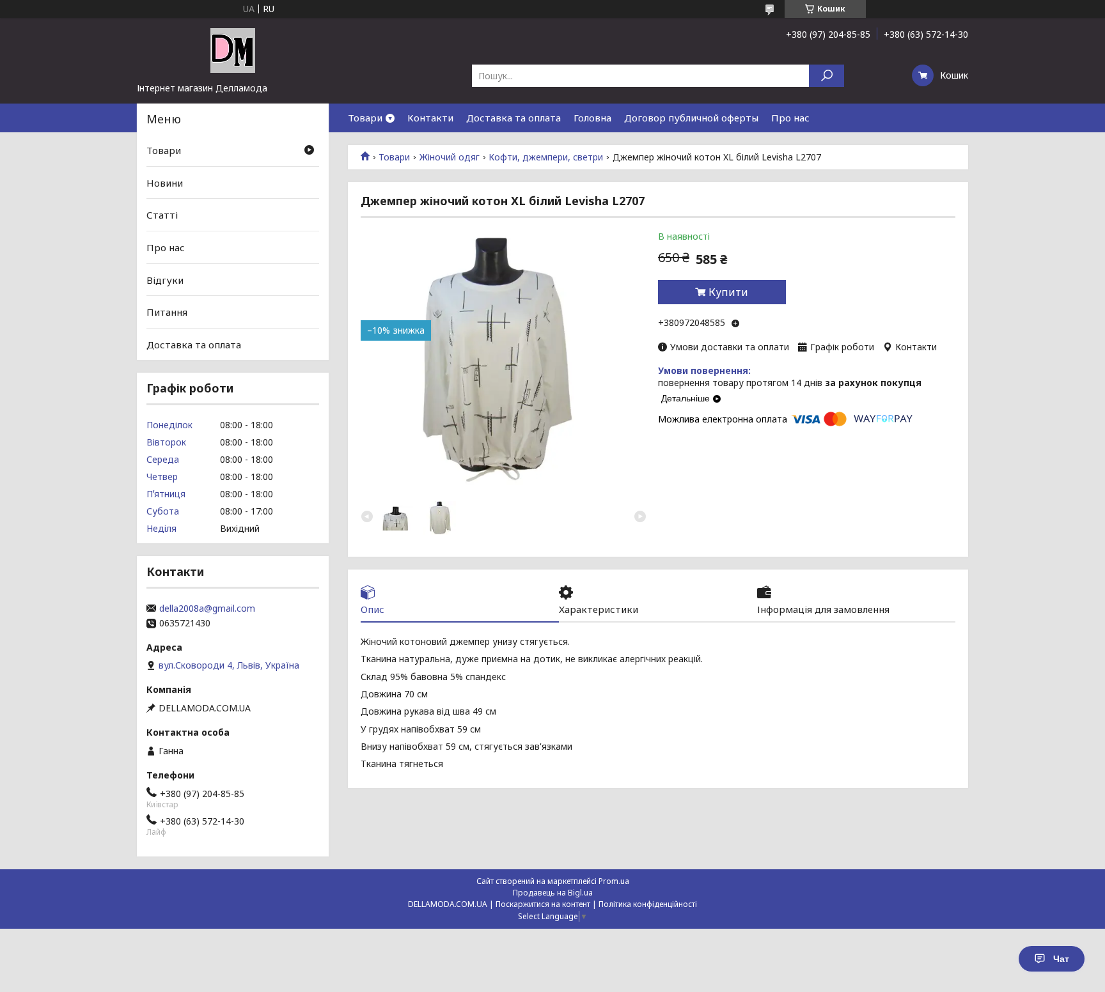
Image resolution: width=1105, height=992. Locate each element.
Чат (1061, 959)
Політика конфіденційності (648, 904)
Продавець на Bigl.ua (553, 892)
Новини (164, 182)
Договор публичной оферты (691, 117)
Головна (592, 117)
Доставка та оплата (513, 117)
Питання (166, 312)
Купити (728, 292)
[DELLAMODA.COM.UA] (233, 49)
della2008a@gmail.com (207, 608)
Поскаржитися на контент (543, 904)
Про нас (790, 117)
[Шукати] (826, 76)
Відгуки (165, 279)
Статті (162, 214)
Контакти (430, 117)
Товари (365, 117)
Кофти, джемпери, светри (546, 157)
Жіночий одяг (449, 157)
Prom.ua (614, 881)
